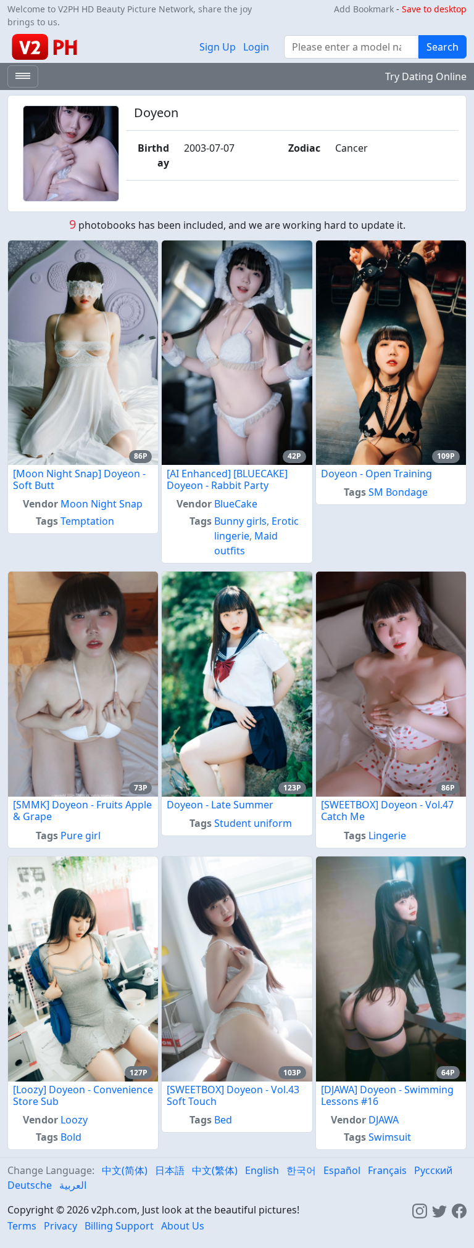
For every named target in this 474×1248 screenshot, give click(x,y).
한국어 (301, 1170)
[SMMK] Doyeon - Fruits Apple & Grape (82, 810)
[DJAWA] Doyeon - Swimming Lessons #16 (387, 1095)
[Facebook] (459, 1210)
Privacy (60, 1226)
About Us (182, 1226)
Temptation (87, 521)
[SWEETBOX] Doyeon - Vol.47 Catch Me (387, 810)
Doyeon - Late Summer (220, 804)
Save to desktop (434, 9)
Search (442, 47)
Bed (223, 1120)
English (262, 1170)
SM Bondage (398, 492)
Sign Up (217, 47)
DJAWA (383, 1120)
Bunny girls (240, 521)
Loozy (74, 1120)
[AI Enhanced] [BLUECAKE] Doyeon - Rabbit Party (227, 479)
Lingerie (387, 835)
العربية (72, 1185)
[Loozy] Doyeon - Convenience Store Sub (83, 1095)
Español (341, 1170)
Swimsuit (389, 1137)
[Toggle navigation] (22, 76)
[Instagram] (419, 1210)
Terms (21, 1226)
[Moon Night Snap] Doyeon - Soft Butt (79, 479)
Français (387, 1170)
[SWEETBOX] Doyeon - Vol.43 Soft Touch (233, 1095)
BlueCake (235, 504)
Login (256, 47)
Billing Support (119, 1226)
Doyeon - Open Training (376, 473)
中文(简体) (125, 1170)
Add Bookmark (364, 9)
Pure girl (80, 835)
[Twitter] (439, 1210)
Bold (70, 1137)
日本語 (170, 1170)
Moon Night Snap (101, 504)
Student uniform (253, 823)
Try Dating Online (426, 76)
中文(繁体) (215, 1170)
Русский (433, 1170)
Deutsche (29, 1185)
